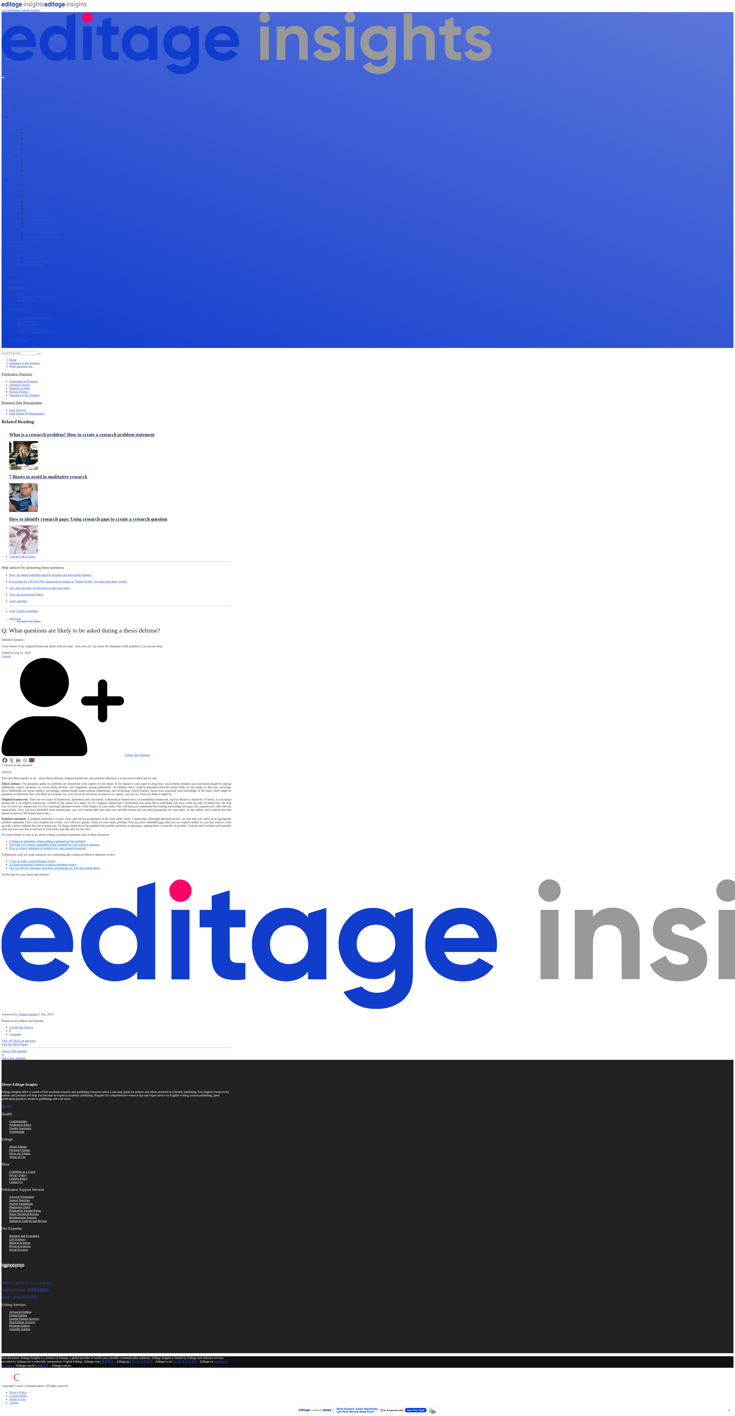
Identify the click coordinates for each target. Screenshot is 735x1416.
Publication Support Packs (25, 1210)
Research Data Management (41, 129)
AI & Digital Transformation (34, 318)
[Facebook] (5, 760)
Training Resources (21, 288)
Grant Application (35, 195)
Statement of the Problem (24, 363)
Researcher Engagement (31, 328)
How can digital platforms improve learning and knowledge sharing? (50, 575)
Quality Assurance (20, 1128)
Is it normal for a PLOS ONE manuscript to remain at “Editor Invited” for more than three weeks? (68, 581)
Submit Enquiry (30, 10)
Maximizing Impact (28, 321)
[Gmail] (31, 760)
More (7, 1106)
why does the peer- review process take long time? (39, 588)
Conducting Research (30, 125)
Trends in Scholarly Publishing (35, 331)
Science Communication (31, 198)
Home (13, 359)
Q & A (13, 273)
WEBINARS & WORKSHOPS (36, 296)
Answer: (7, 771)
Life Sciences (17, 1239)
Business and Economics (24, 1236)
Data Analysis (17, 410)
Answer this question (14, 1051)
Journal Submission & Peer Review (38, 156)
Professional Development (33, 215)
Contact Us (16, 1182)
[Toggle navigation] (3, 77)
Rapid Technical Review (24, 1214)
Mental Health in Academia (33, 254)
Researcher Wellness (36, 261)
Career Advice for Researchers (42, 236)
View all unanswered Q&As (26, 594)
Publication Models (36, 153)
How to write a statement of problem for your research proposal (47, 848)
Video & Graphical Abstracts (41, 208)
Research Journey (20, 116)
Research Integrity (28, 325)
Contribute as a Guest (22, 1171)
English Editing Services (24, 1318)
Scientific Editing (19, 1329)
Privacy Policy (18, 1175)
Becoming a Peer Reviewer (41, 233)
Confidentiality (18, 1121)
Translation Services (29, 104)
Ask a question (18, 601)
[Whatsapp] (25, 760)
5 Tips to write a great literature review (32, 861)
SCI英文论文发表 (185, 1361)
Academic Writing (35, 139)
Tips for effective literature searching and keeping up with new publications (54, 868)
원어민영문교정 (142, 1361)
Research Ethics (19, 391)
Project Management (36, 226)
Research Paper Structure (39, 142)
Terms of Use (17, 1157)
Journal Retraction (35, 170)
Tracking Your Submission (40, 163)
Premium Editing (19, 1325)
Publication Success (21, 88)
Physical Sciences (20, 1246)
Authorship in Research (23, 381)
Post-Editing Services (22, 1322)
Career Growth (18, 179)
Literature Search (19, 384)
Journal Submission (21, 1203)
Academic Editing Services (33, 97)
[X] (11, 760)
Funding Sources (34, 191)
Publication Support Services (34, 100)
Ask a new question (13, 1058)
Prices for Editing (19, 1153)
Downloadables (26, 300)
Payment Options (19, 1150)
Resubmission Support (22, 1217)
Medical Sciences (19, 1242)
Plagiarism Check (19, 1207)
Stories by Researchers (30, 264)
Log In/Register (11, 10)
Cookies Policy (18, 1178)
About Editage (18, 1146)
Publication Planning (37, 132)
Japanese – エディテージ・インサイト (27, 1282)
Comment (15, 1034)
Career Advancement (29, 229)
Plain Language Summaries (41, 205)
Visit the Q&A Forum (22, 556)
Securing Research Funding (33, 188)
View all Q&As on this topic (19, 1040)
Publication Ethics (20, 1124)
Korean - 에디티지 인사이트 (20, 1296)
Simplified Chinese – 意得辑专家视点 (25, 1289)
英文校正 (108, 1361)
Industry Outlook (19, 309)
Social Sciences (18, 1249)
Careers (13, 1402)
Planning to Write (19, 388)
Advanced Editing (20, 1312)
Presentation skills (35, 222)
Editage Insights (28, 1014)
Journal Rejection (35, 167)
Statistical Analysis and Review (28, 1221)
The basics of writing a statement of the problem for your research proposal (54, 844)
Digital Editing (18, 1315)
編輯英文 (42, 1365)
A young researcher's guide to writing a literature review (43, 864)
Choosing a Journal (36, 149)
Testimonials (16, 1131)
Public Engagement (36, 202)
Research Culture (34, 257)
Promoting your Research (39, 212)
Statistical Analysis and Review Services (41, 107)
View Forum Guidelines (23, 611)
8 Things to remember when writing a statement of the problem (47, 841)
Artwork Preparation (21, 1196)
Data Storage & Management (26, 413)
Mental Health (17, 245)
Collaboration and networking (42, 219)
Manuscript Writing (28, 136)
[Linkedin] (18, 760)
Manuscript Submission (38, 160)
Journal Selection (27, 146)
